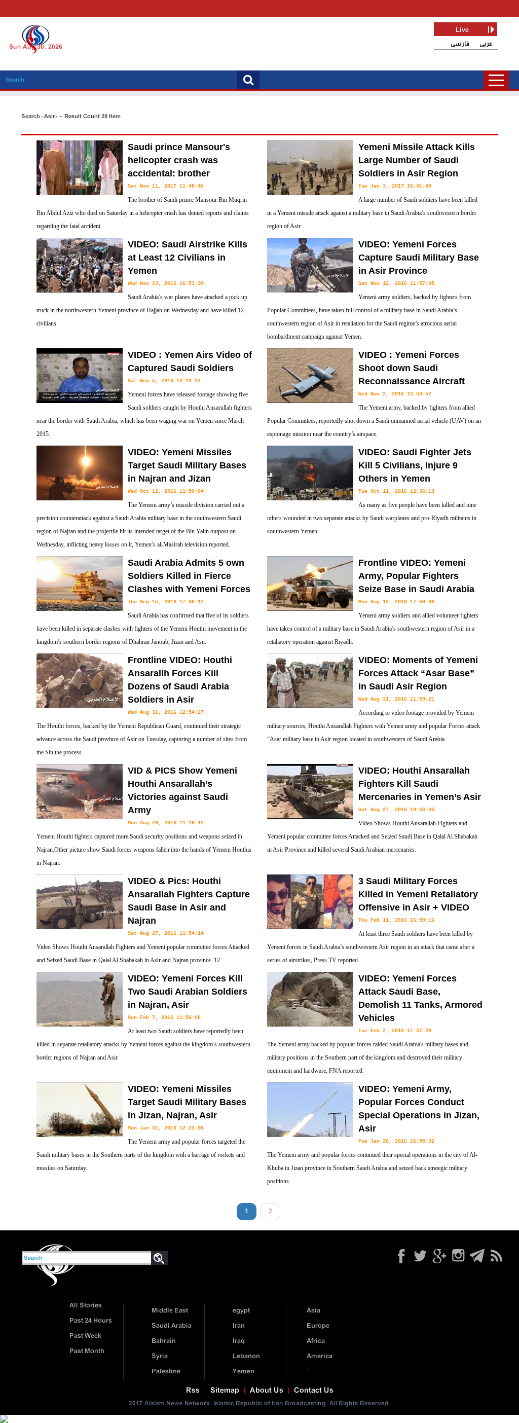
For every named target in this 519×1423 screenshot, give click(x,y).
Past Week (85, 1336)
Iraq (239, 1341)
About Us (266, 1390)
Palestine (166, 1371)
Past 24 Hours (90, 1321)
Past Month (86, 1351)
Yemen (243, 1371)
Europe (318, 1326)
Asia (313, 1310)
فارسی (460, 44)
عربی (486, 44)
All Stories (85, 1305)
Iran (239, 1326)
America (319, 1356)
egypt (241, 1310)
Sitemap (224, 1390)
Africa (316, 1341)
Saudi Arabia (172, 1326)
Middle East (170, 1310)
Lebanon (246, 1356)
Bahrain (164, 1341)
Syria (160, 1356)
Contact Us (313, 1390)
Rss (193, 1390)
